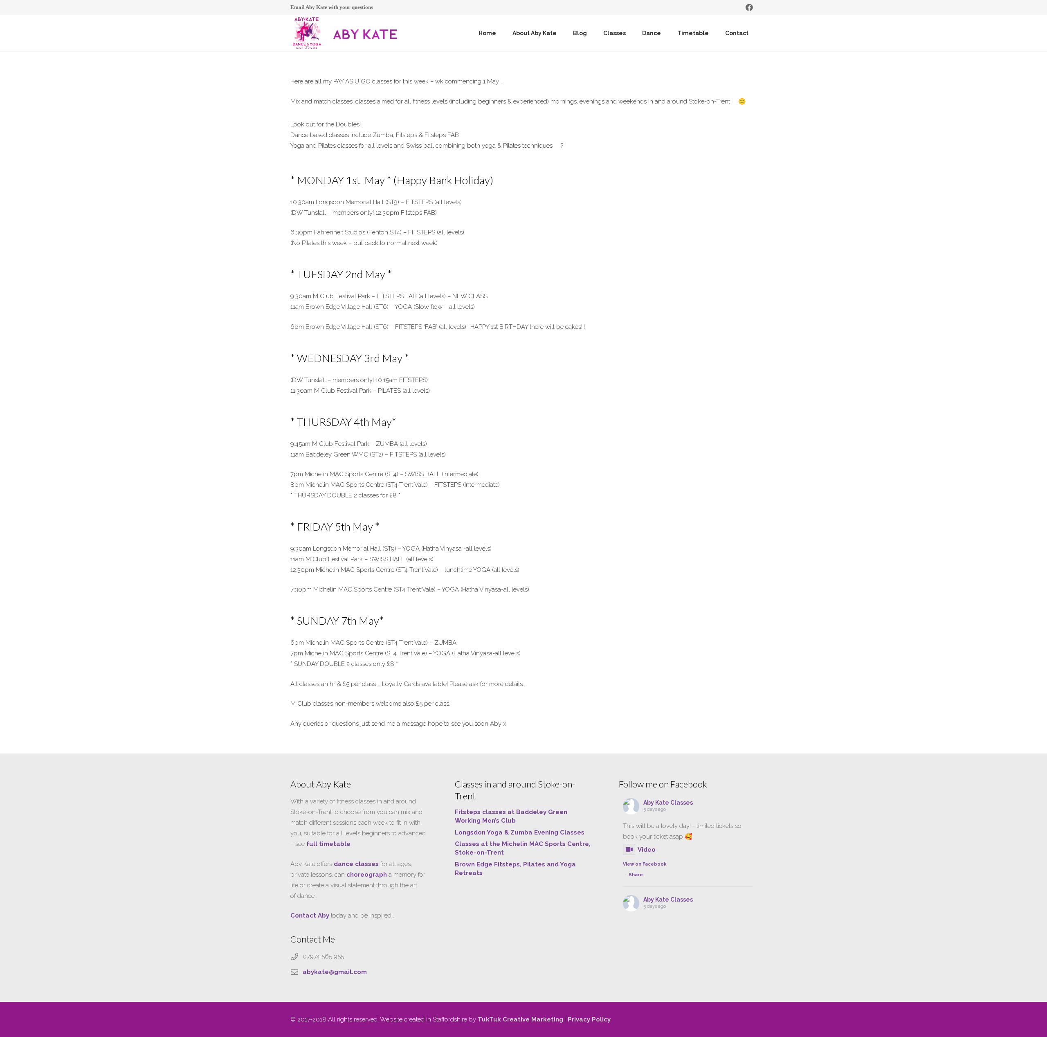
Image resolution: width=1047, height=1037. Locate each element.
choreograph (366, 874)
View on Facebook (645, 864)
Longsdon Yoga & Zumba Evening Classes (519, 832)
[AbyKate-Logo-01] (306, 33)
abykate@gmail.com (335, 972)
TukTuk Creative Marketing (520, 1019)
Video (647, 849)
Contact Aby (309, 915)
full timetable (328, 844)
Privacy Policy (589, 1019)
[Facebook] (749, 7)
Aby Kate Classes (668, 802)
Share (636, 874)
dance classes (356, 864)
